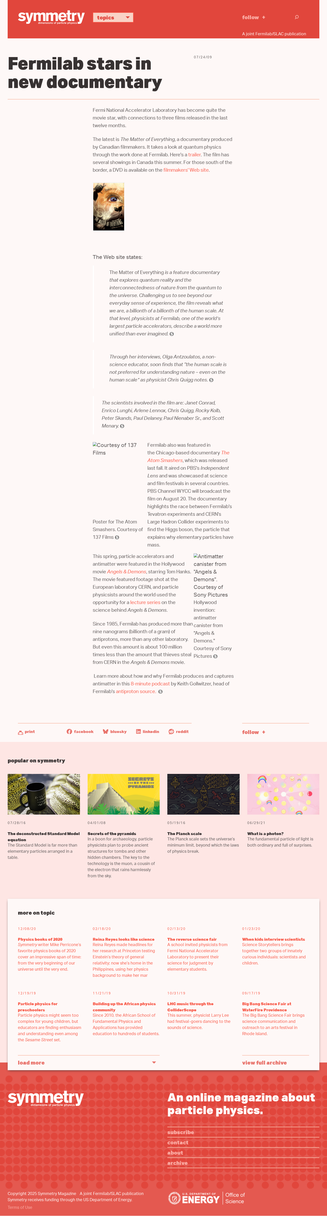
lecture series (145, 603)
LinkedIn (150, 731)
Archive (177, 1162)
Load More (31, 1062)
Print (30, 731)
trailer (194, 155)
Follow (250, 17)
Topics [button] (105, 17)
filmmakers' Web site (186, 171)
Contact (178, 1142)
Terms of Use (20, 1208)
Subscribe (180, 1132)
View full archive (264, 1062)
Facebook (83, 731)
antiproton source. (136, 692)
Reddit (182, 731)
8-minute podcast (151, 684)
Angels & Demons (126, 572)
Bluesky (118, 731)
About (175, 1152)
